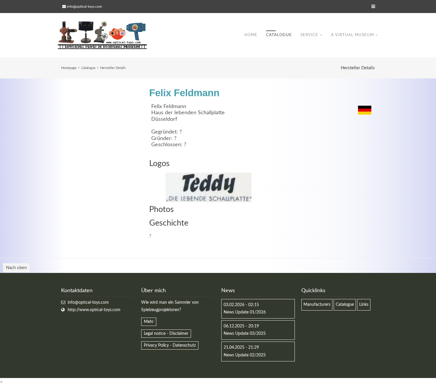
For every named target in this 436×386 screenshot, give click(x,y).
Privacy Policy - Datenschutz (170, 345)
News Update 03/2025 (245, 334)
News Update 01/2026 (245, 312)
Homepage (69, 68)
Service (309, 35)
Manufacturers (316, 305)
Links (363, 305)
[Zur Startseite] (102, 35)
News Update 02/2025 (245, 355)
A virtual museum (352, 35)
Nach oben (16, 268)
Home (250, 35)
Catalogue (279, 35)
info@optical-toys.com (84, 6)
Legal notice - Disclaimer (166, 334)
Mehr (149, 322)
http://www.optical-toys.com (94, 310)
